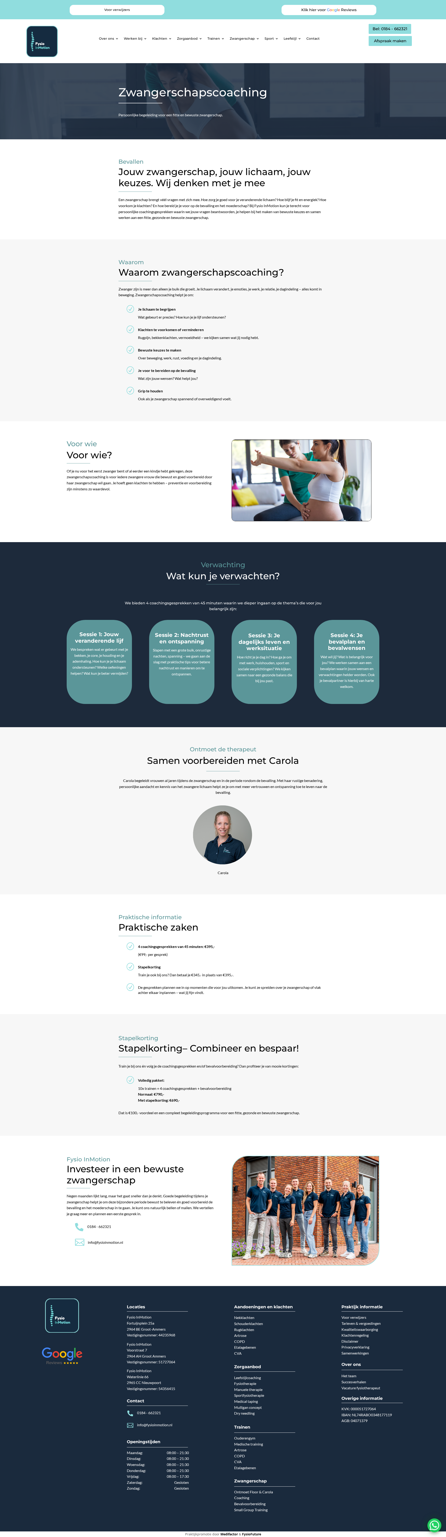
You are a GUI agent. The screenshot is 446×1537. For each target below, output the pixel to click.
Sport (269, 38)
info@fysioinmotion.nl (105, 1242)
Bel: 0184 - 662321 (390, 28)
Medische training (248, 1444)
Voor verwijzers (353, 1317)
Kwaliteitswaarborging (359, 1329)
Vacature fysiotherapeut (360, 1388)
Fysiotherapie (245, 1383)
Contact (313, 38)
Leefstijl (290, 38)
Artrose (240, 1335)
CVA (238, 1353)
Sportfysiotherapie (249, 1395)
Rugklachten (244, 1329)
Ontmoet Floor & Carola (253, 1492)
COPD (239, 1341)
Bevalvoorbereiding (250, 1503)
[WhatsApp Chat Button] (434, 1525)
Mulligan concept (248, 1407)
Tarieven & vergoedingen (361, 1323)
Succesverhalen (353, 1382)
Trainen (213, 38)
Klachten (159, 38)
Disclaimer (349, 1341)
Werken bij (133, 38)
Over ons (106, 38)
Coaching (241, 1497)
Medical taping (246, 1401)
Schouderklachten (248, 1323)
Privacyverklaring (355, 1347)
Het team (348, 1376)
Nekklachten (244, 1317)
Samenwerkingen (355, 1353)
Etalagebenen (245, 1347)
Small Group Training (251, 1510)
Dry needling (244, 1413)
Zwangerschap (242, 38)
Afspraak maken (390, 41)
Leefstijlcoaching (247, 1377)
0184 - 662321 (99, 1226)
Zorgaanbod (187, 38)
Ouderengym (244, 1438)
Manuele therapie (248, 1389)
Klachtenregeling (355, 1335)
